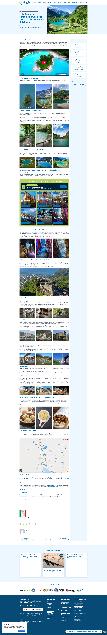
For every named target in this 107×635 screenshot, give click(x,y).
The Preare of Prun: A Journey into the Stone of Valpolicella (29, 556)
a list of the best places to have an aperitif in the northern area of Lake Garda (44, 488)
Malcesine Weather (78, 607)
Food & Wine (78, 76)
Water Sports (63, 617)
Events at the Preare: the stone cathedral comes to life (75, 556)
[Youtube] (83, 84)
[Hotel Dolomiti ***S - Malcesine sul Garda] (28, 199)
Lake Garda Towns (32, 8)
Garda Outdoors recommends (66, 621)
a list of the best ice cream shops (51, 486)
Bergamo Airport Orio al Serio (50, 617)
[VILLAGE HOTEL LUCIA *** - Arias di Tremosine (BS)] (28, 216)
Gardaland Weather (78, 614)
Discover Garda (46, 2)
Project (59, 2)
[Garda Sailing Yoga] (44, 199)
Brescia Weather (77, 617)
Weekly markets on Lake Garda (53, 609)
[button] (86, 2)
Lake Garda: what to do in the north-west (30, 11)
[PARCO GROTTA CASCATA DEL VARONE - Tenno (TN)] (60, 216)
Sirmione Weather (77, 611)
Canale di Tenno (23, 300)
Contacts (49, 604)
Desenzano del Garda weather (80, 613)
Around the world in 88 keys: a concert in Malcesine (53, 571)
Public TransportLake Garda (50, 612)
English (80, 2)
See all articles (29, 532)
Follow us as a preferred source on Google (33, 609)
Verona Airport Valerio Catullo (50, 614)
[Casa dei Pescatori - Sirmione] (44, 216)
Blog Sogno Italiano (23, 517)
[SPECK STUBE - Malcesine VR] (60, 199)
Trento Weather (77, 619)
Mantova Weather (77, 620)
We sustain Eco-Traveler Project (67, 605)
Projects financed (64, 603)
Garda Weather (77, 609)
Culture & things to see (24, 8)
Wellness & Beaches (65, 618)
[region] (14, 627)
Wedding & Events (78, 69)
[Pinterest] (80, 84)
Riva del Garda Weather (78, 606)
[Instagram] (75, 84)
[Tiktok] (85, 84)
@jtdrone (31, 107)
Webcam (48, 618)
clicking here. (57, 496)
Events (54, 2)
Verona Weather (77, 616)
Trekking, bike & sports (65, 616)
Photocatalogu (50, 603)
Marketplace (37, 2)
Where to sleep (78, 47)
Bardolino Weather (78, 610)
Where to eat (79, 54)
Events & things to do (65, 611)
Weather (74, 2)
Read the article (24, 560)
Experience (78, 62)
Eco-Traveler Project (65, 602)
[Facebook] (72, 84)
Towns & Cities (64, 610)
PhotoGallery (67, 2)
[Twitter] (77, 84)
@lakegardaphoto (30, 316)
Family (62, 614)
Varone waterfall (25, 232)
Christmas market (44, 384)
